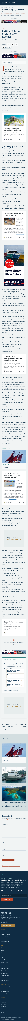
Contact (7, 1019)
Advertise (12, 1019)
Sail (2, 955)
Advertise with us (5, 989)
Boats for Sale (4, 962)
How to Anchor (5, 968)
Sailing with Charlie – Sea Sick (20, 724)
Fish (2, 952)
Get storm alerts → (21, 13)
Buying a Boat (4, 973)
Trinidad (10, 62)
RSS (2, 1008)
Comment (6, 824)
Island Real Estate (5, 959)
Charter (3, 947)
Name (5, 843)
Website (5, 855)
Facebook (3, 1000)
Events (2, 957)
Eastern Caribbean (5, 932)
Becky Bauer (6, 39)
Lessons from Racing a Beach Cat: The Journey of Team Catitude (7, 726)
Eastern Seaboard (5, 941)
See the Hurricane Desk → (8, 13)
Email (5, 849)
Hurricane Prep (5, 975)
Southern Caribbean (6, 934)
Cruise (2, 950)
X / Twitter (3, 1004)
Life (3, 28)
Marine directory (5, 991)
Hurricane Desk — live (6, 978)
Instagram (3, 1002)
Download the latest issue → (8, 925)
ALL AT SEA (6, 913)
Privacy (2, 1019)
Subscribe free (7, 899)
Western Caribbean (6, 936)
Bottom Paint (4, 970)
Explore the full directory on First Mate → (13, 690)
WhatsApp (3, 1006)
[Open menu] (25, 3)
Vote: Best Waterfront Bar (7, 993)
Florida (3, 939)
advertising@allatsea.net (7, 921)
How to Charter (5, 980)
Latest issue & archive (6, 986)
